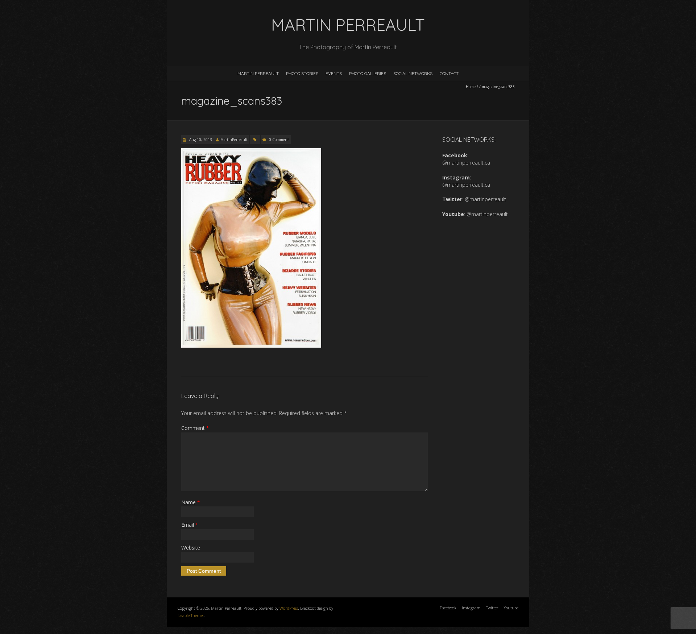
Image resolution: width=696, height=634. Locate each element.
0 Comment (279, 139)
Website (190, 547)
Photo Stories (302, 73)
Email (189, 524)
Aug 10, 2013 (200, 139)
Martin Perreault (258, 73)
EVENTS (334, 73)
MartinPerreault (234, 139)
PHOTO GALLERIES (367, 73)
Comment (195, 427)
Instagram (471, 607)
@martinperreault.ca (466, 162)
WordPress (288, 608)
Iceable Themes (191, 615)
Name (190, 502)
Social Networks (412, 73)
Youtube (511, 607)
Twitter (492, 607)
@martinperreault (485, 199)
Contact (449, 73)
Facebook (448, 607)
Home (471, 86)
